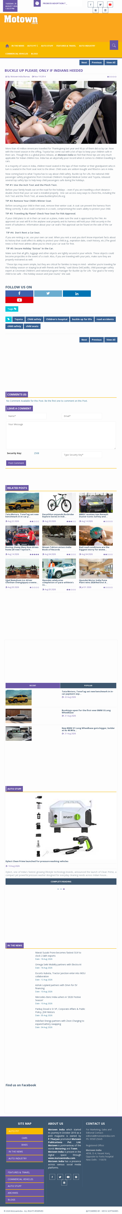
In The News (14, 945)
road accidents (105, 319)
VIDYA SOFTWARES (110, 1211)
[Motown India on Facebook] (91, 4)
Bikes (24, 1144)
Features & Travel (66, 45)
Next (84, 62)
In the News (17, 45)
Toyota (18, 319)
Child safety (34, 319)
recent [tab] (33, 685)
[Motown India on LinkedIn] (105, 10)
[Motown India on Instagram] (95, 10)
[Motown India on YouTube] (110, 4)
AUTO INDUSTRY (87, 45)
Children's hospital (56, 319)
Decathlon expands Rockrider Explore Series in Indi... (58, 515)
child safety (14, 326)
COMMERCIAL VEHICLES (16, 53)
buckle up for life (82, 319)
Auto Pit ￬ (32, 45)
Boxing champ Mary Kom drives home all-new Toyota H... (21, 548)
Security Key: (14, 453)
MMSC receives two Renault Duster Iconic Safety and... (93, 515)
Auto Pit (14, 1131)
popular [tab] (88, 685)
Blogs (34, 53)
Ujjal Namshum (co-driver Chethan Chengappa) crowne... (21, 581)
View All (110, 62)
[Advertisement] (61, 31)
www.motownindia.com (61, 1158)
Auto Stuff (47, 45)
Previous (97, 62)
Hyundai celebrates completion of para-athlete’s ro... (58, 582)
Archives (13, 1192)
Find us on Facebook (21, 1085)
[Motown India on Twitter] (100, 4)
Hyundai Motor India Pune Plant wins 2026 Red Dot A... (93, 581)
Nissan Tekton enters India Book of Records (56, 548)
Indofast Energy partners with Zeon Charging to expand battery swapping (59, 1022)
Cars (24, 1137)
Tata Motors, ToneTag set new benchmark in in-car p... (22, 515)
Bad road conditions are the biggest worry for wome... (94, 548)
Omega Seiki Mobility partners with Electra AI (58, 964)
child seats (32, 326)
